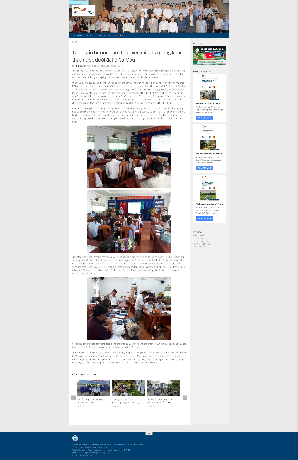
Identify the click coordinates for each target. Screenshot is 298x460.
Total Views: (198, 244)
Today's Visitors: (200, 241)
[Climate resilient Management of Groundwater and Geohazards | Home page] (83, 10)
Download (101, 35)
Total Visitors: (198, 247)
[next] (185, 397)
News (74, 42)
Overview (89, 35)
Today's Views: (199, 238)
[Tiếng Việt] (121, 35)
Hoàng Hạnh (80, 66)
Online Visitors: (199, 235)
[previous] (73, 397)
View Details (204, 118)
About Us (112, 35)
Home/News (77, 35)
